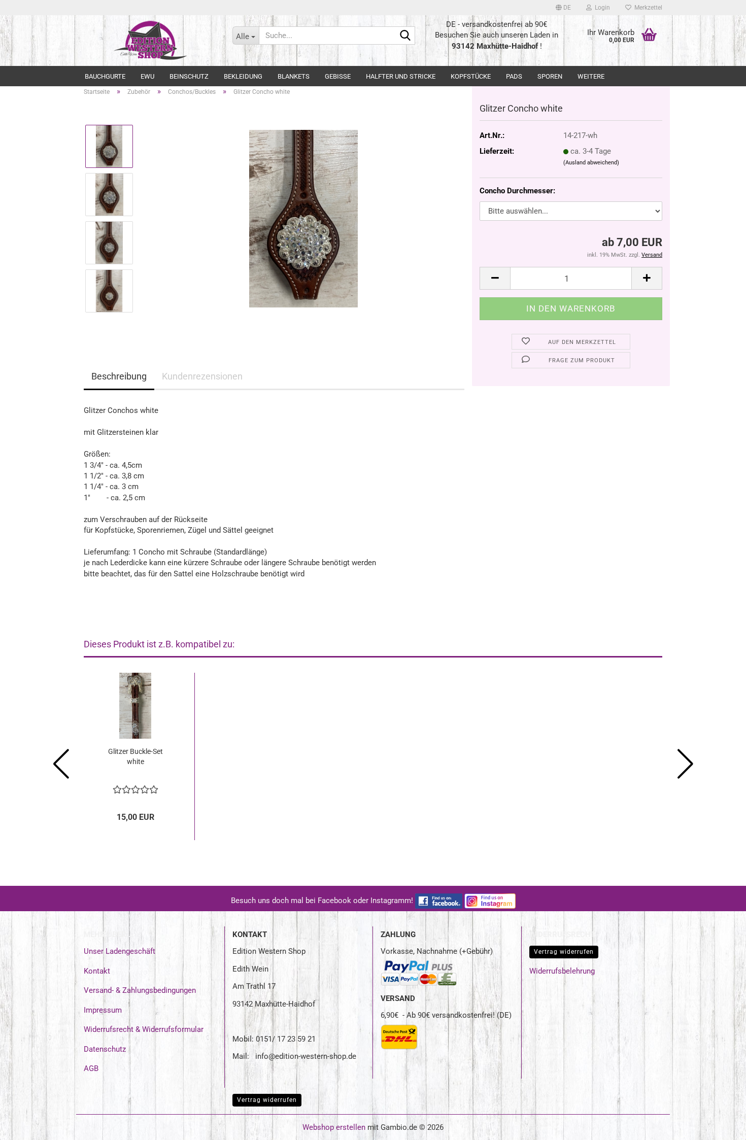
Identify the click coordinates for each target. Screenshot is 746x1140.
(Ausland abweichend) (591, 162)
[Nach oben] (718, 1124)
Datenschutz (105, 1049)
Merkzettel (646, 7)
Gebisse (338, 76)
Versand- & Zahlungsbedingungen (140, 990)
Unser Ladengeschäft (119, 951)
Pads (514, 76)
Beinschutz (189, 76)
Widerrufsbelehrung (562, 971)
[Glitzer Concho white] (303, 218)
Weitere (591, 76)
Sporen (549, 76)
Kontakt (97, 971)
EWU (147, 76)
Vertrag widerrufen (564, 951)
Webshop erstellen (333, 1127)
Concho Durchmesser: (517, 190)
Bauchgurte (105, 76)
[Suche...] (405, 36)
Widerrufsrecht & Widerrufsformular (144, 1029)
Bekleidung (243, 76)
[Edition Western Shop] (150, 40)
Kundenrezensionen (202, 376)
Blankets (294, 76)
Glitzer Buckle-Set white (135, 756)
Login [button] (601, 7)
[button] (563, 7)
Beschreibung (119, 376)
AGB (91, 1068)
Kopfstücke (471, 76)
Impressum (103, 1010)
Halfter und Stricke (400, 76)
